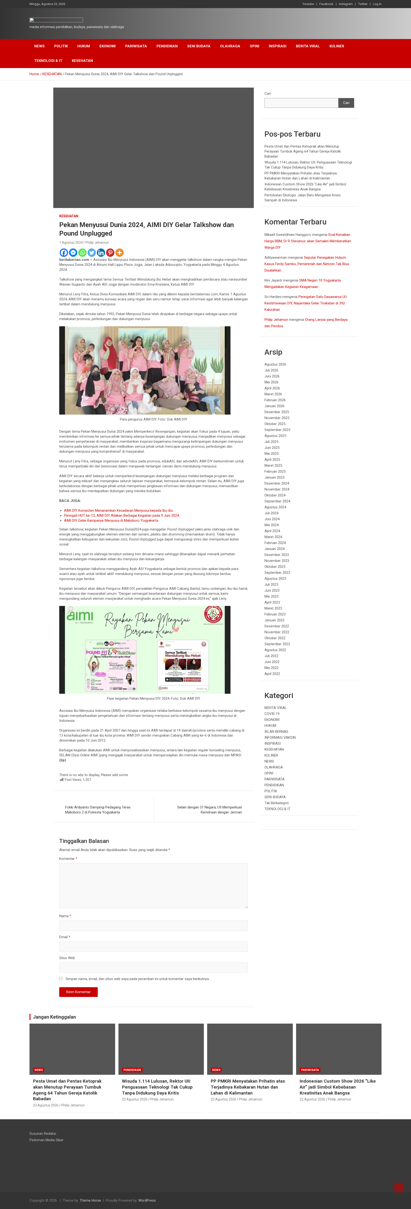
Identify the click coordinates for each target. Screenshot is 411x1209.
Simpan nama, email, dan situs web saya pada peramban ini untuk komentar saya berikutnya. (138, 979)
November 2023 (276, 561)
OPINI (254, 46)
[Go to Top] (399, 1187)
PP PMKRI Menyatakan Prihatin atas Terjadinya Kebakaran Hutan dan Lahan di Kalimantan (248, 1086)
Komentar (68, 859)
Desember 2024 (276, 483)
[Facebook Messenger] (73, 252)
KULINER (336, 46)
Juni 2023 (271, 590)
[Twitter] (92, 252)
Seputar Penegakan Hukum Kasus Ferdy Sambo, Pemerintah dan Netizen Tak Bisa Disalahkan (306, 264)
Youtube (308, 4)
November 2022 (276, 632)
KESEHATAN (82, 61)
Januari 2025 (274, 477)
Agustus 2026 (275, 364)
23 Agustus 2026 (46, 1105)
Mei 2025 (271, 453)
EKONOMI (107, 46)
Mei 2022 (271, 668)
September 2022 (277, 644)
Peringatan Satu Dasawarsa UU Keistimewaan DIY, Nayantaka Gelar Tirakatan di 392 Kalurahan (305, 303)
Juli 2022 (271, 656)
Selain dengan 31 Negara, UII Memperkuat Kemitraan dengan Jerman (209, 809)
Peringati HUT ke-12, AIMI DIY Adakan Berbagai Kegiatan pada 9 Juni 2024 (121, 515)
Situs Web (67, 958)
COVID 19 (271, 714)
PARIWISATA (136, 46)
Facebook (326, 4)
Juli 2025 (271, 442)
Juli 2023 (271, 584)
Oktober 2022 (274, 638)
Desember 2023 (276, 555)
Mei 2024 (271, 525)
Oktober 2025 (274, 424)
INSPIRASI (277, 46)
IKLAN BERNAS (276, 731)
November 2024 (276, 489)
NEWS (39, 46)
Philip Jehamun (97, 242)
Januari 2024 (274, 549)
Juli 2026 (271, 370)
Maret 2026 (273, 394)
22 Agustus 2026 (134, 1099)
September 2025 (277, 430)
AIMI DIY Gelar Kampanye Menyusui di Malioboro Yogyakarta (111, 520)
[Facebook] (64, 252)
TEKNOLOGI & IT (48, 61)
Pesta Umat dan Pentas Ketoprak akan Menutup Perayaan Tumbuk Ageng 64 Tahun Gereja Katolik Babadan (302, 151)
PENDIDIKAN (167, 46)
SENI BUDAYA (198, 46)
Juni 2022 (271, 662)
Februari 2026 (275, 400)
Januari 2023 (274, 620)
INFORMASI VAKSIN (280, 737)
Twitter (362, 4)
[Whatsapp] (82, 252)
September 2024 (277, 501)
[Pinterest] (110, 252)
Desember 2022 (276, 626)
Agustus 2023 (275, 578)
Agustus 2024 (275, 507)
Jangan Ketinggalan (54, 1017)
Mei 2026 (271, 382)
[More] (119, 252)
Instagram (346, 4)
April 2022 (272, 674)
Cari (267, 93)
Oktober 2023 (274, 567)
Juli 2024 (271, 513)
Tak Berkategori (276, 803)
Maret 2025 (273, 465)
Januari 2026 (274, 406)
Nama (65, 916)
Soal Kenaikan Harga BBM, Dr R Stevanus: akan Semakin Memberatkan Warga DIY (307, 241)
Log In (377, 4)
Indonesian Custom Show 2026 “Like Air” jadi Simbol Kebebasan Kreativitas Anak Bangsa (338, 1086)
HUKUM (83, 46)
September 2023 (277, 572)
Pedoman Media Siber (46, 1140)
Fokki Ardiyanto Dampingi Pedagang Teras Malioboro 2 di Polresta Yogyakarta (98, 809)
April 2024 (272, 531)
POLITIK (61, 46)
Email (64, 937)
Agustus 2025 (275, 436)
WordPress (147, 1200)
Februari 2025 (275, 471)
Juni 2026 (271, 376)
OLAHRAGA (230, 46)
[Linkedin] (101, 252)
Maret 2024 (273, 537)
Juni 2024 (271, 519)
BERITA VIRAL (308, 46)
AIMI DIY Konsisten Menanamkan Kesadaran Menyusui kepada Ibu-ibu (118, 510)
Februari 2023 (275, 614)
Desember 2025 (276, 412)
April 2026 (272, 388)
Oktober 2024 (274, 495)
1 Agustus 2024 (71, 242)
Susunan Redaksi (42, 1133)
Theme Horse (90, 1200)
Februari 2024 (275, 543)
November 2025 (276, 418)
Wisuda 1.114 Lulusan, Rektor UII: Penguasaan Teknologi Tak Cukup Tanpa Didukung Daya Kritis (157, 1086)
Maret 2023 (273, 608)
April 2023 (272, 602)
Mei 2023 (271, 596)
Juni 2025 (271, 448)
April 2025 (272, 459)
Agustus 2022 (275, 650)
